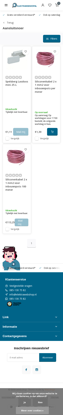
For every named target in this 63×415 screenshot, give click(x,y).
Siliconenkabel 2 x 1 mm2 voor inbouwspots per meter (46, 86)
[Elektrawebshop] (24, 5)
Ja (25, 402)
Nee (40, 402)
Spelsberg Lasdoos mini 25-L (16, 83)
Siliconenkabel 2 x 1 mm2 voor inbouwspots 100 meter (16, 184)
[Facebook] (26, 369)
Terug (10, 22)
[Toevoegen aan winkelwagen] (52, 132)
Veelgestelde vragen (20, 285)
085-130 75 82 (17, 290)
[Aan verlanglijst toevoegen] (25, 51)
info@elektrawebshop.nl (23, 294)
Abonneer (47, 357)
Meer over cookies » (32, 410)
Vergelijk (15, 138)
